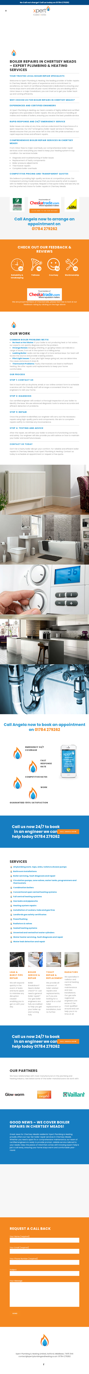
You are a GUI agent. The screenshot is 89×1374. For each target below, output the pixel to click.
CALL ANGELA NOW (68, 832)
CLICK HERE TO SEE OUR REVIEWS (45, 211)
